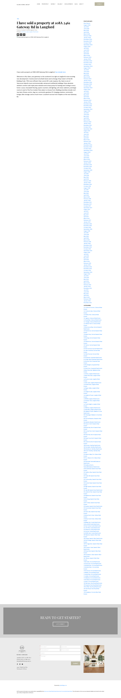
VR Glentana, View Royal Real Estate (93, 583)
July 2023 (86, 91)
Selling (60, 4)
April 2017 (86, 216)
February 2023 (87, 100)
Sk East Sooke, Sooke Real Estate (92, 526)
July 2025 (86, 48)
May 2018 (86, 193)
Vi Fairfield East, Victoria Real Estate (93, 565)
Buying (53, 4)
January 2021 (87, 143)
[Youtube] (23, 664)
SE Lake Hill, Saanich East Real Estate (93, 490)
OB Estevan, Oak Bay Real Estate (92, 445)
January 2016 (87, 243)
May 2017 (86, 215)
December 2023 (88, 82)
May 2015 (86, 258)
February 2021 (87, 141)
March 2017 (87, 218)
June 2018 (86, 191)
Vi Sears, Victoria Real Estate (91, 581)
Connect (99, 4)
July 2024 (86, 70)
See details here (60, 72)
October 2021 (87, 127)
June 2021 (86, 134)
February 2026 (87, 36)
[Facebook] (18, 664)
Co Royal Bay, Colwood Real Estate (92, 320)
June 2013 (86, 292)
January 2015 (87, 265)
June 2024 (86, 71)
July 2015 (86, 254)
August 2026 (87, 25)
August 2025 (87, 46)
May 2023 (86, 95)
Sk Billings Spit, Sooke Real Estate (92, 522)
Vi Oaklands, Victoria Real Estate (92, 578)
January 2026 (87, 37)
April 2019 (86, 179)
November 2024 (88, 62)
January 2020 (87, 163)
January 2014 (87, 286)
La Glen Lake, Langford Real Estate (92, 382)
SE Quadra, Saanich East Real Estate (93, 506)
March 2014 (87, 283)
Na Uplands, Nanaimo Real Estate (92, 422)
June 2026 (86, 28)
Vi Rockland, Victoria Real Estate (92, 579)
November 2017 (88, 204)
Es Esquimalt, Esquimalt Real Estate (93, 357)
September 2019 (88, 170)
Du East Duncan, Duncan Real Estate (93, 348)
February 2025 (87, 57)
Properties (45, 4)
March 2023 (87, 98)
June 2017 (86, 213)
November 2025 (88, 41)
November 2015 (88, 247)
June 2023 (86, 93)
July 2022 (86, 113)
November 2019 (88, 166)
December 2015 (88, 245)
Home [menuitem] (38, 4)
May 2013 (86, 293)
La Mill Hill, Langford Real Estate (92, 399)
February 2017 (87, 220)
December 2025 (88, 39)
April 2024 (86, 75)
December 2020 (88, 145)
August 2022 (87, 111)
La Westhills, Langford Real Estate (92, 409)
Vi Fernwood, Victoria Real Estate (92, 570)
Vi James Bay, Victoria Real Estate (92, 574)
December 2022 (88, 104)
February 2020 (87, 161)
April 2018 (86, 195)
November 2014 (88, 268)
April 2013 (86, 295)
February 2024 (87, 78)
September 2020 (88, 150)
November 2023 (88, 84)
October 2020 (87, 148)
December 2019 (88, 164)
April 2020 (86, 157)
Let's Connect (60, 624)
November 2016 (88, 225)
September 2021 (88, 129)
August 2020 (87, 152)
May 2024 (86, 73)
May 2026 (86, 30)
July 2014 (86, 276)
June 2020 (86, 156)
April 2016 (86, 238)
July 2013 (86, 290)
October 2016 (87, 227)
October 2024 (87, 64)
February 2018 (87, 198)
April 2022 (86, 118)
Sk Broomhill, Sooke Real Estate (92, 524)
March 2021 (87, 139)
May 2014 (86, 279)
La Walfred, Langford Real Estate (92, 407)
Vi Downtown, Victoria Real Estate (92, 563)
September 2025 (88, 44)
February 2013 (87, 299)
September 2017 (88, 207)
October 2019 (87, 168)
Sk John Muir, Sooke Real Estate (92, 527)
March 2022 (87, 120)
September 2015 (88, 250)
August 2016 (87, 231)
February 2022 (87, 122)
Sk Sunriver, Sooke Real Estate (91, 531)
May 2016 (86, 236)
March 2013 (87, 297)
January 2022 (87, 123)
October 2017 (87, 206)
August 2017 (87, 209)
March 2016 (87, 240)
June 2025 (86, 50)
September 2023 (88, 87)
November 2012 (88, 302)
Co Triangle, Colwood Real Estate (92, 322)
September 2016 (88, 229)
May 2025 (86, 52)
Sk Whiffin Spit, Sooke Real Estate (92, 533)
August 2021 (87, 130)
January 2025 (87, 59)
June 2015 (86, 256)
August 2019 (87, 172)
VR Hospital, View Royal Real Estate (93, 585)
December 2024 (88, 61)
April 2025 (86, 53)
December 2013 (88, 288)
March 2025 (87, 55)
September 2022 (88, 109)
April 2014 (86, 281)
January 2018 (87, 200)
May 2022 (86, 116)
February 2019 (87, 181)
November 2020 (88, 147)
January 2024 (87, 80)
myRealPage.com (63, 685)
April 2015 (86, 259)
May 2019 (86, 177)
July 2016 (86, 232)
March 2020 (87, 159)
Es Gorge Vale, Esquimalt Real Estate (93, 359)
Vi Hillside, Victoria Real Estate (91, 572)
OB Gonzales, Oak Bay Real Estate (92, 447)
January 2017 (87, 222)
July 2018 (86, 190)
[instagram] (20, 664)
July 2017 (86, 211)
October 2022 (87, 107)
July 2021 (86, 132)
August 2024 (87, 68)
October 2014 (87, 270)
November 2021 (88, 125)
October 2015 (87, 249)
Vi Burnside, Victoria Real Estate (92, 561)
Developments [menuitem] (69, 4)
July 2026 (86, 27)
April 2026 (86, 32)
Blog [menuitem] (76, 4)
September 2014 (88, 272)
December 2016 (88, 224)
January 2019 (87, 182)
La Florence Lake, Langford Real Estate (29, 31)
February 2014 (87, 284)
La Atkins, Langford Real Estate (92, 373)
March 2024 (87, 77)
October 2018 (87, 186)
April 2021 (86, 138)
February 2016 (87, 241)
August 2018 (87, 188)
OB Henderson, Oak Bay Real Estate (93, 449)
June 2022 (86, 114)
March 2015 (87, 261)
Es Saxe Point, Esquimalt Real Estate (93, 368)
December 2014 (88, 267)
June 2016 (86, 234)
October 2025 (87, 43)
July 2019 (86, 173)
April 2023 (86, 96)
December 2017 (88, 202)
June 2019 (86, 175)
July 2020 (86, 154)
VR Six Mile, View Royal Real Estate (92, 587)
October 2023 (87, 86)
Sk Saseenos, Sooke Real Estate (92, 529)
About (81, 4)
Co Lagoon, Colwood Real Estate (92, 318)
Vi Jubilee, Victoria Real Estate (91, 576)
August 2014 (87, 274)
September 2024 (88, 66)
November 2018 (88, 184)
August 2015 (87, 252)
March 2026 (87, 34)
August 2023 (87, 89)
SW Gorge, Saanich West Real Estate (93, 538)
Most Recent (87, 23)
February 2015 (87, 263)
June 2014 (86, 277)
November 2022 (88, 105)
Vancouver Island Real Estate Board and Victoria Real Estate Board (58, 691)
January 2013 (87, 301)
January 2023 (87, 102)
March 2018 (87, 197)
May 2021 (86, 136)
